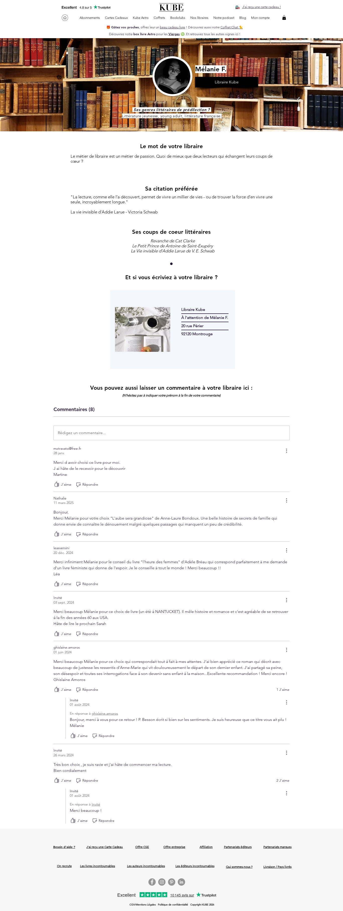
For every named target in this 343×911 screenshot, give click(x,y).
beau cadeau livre (172, 27)
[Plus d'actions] (286, 451)
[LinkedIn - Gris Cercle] (181, 882)
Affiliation (206, 847)
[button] (284, 17)
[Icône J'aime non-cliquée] (56, 485)
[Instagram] (161, 882)
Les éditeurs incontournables (195, 866)
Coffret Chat (229, 27)
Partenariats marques (277, 847)
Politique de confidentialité (173, 904)
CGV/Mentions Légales (143, 904)
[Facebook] (152, 882)
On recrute (64, 866)
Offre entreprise (174, 847)
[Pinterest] (171, 882)
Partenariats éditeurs (238, 847)
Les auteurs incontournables (146, 866)
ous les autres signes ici (221, 34)
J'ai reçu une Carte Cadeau (104, 847)
